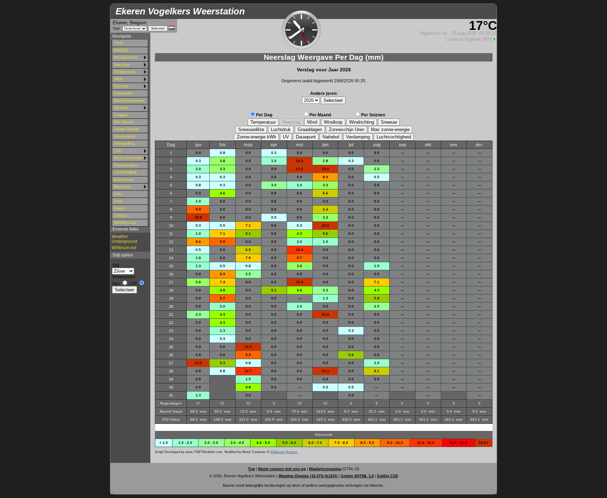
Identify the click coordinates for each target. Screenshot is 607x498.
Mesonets (122, 187)
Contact (120, 215)
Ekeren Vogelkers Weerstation (180, 11)
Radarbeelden (126, 165)
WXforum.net (124, 247)
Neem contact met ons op (282, 469)
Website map (125, 222)
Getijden (121, 115)
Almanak (121, 107)
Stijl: (116, 265)
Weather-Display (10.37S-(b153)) (309, 476)
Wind (118, 79)
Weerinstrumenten (129, 100)
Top (251, 469)
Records (121, 86)
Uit (134, 283)
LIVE (118, 151)
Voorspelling (124, 143)
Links (118, 194)
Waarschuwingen (128, 158)
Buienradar (123, 93)
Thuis (118, 43)
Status (119, 208)
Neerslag (121, 65)
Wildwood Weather (284, 452)
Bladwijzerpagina (325, 469)
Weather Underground (124, 239)
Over (118, 201)
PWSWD (121, 50)
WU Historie (124, 122)
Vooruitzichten (126, 57)
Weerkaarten (125, 136)
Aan (116, 283)
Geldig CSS (387, 476)
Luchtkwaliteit (125, 172)
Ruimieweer (124, 179)
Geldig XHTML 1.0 (357, 476)
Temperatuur (125, 72)
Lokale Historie (126, 129)
